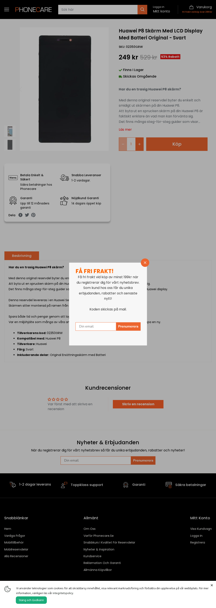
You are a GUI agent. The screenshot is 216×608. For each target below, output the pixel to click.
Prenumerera (128, 326)
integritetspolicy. (63, 593)
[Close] (212, 585)
